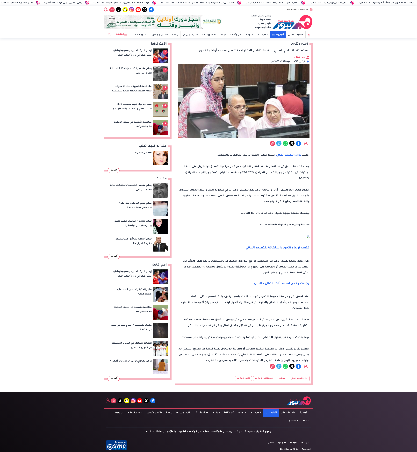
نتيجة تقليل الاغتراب (264, 378)
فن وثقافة (235, 35)
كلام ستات (262, 35)
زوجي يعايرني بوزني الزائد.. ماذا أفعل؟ (92, 3)
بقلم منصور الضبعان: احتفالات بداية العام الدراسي (36, 3)
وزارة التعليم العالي (288, 155)
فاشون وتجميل (160, 35)
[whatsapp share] (285, 143)
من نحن (305, 443)
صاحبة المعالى (295, 35)
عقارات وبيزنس (190, 35)
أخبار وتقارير (278, 35)
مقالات (305, 421)
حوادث (223, 35)
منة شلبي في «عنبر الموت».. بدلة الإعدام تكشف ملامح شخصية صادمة (227, 3)
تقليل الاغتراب (243, 378)
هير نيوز (282, 378)
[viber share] (278, 143)
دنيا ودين (119, 412)
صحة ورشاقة (209, 35)
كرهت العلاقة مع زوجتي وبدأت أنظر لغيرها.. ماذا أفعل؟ (151, 3)
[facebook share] (298, 143)
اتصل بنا (269, 443)
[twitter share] (292, 143)
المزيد (114, 170)
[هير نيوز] (292, 22)
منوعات (249, 35)
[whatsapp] (272, 143)
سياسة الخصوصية (287, 443)
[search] (109, 34)
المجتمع (293, 421)
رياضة (175, 35)
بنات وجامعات (141, 35)
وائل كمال (300, 57)
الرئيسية (304, 412)
